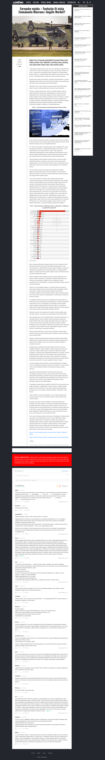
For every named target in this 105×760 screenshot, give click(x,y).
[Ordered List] (25, 480)
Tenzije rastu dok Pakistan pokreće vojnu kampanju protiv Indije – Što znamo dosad (81, 73)
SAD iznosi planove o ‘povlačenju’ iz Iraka (82, 104)
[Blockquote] (29, 480)
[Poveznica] (87, 2)
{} (34, 480)
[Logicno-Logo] (18, 2)
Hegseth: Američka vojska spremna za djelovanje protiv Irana (82, 24)
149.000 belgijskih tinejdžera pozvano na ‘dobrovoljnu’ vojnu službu (82, 52)
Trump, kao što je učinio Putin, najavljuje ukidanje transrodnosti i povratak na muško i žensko (82, 96)
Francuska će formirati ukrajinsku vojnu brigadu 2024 (82, 111)
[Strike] (23, 480)
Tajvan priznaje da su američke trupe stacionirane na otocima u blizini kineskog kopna (82, 141)
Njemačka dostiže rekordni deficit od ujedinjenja (82, 31)
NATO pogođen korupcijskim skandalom (82, 66)
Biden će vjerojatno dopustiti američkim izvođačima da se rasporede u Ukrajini (82, 126)
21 (82, 61)
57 (81, 75)
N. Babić (19, 59)
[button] (84, 2)
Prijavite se (65, 471)
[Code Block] (31, 480)
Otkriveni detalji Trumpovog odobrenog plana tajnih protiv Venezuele (82, 45)
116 (82, 18)
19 (81, 127)
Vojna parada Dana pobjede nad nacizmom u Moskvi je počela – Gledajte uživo (82, 81)
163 (82, 25)
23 (81, 67)
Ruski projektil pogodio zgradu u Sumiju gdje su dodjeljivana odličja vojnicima (82, 89)
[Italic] (19, 480)
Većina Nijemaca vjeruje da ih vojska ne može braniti (82, 149)
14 (82, 54)
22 (81, 135)
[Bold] (17, 480)
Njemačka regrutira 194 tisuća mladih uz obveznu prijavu (82, 17)
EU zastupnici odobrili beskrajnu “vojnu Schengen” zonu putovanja (82, 38)
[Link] (33, 480)
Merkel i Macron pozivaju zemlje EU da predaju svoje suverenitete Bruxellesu (48, 437)
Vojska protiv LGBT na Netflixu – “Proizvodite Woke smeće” (81, 60)
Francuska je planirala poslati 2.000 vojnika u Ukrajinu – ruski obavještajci (82, 119)
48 (20, 66)
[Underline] (21, 480)
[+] (36, 480)
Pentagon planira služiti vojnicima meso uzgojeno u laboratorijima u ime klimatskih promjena (82, 133)
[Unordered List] (27, 480)
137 (82, 83)
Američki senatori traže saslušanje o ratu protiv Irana (82, 10)
